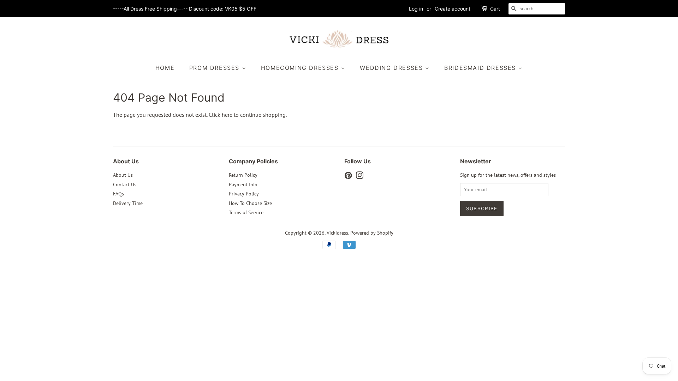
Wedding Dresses (392, 67)
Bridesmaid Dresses (481, 67)
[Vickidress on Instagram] (359, 177)
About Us (123, 175)
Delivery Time (128, 203)
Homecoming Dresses (301, 67)
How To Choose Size (250, 203)
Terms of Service (246, 212)
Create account (452, 9)
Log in (416, 9)
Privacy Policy (244, 193)
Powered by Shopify (371, 233)
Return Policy (243, 175)
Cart (495, 9)
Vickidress (337, 233)
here (227, 114)
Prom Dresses (215, 67)
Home (164, 67)
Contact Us (124, 184)
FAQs (118, 193)
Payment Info (243, 184)
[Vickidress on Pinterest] (348, 177)
